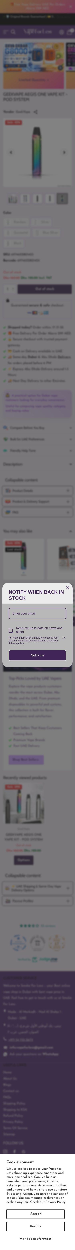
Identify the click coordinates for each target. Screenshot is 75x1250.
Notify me (37, 655)
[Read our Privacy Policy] (63, 638)
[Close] (68, 587)
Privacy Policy (55, 1202)
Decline (35, 1226)
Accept (35, 1214)
